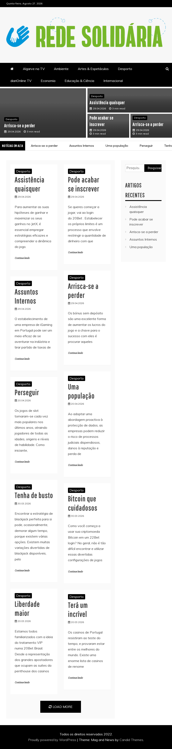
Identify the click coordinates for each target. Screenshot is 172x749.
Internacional (113, 81)
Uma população (113, 146)
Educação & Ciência (79, 81)
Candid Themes (131, 740)
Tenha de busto (34, 495)
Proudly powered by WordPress (52, 740)
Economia (48, 81)
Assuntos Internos (78, 146)
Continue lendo (22, 258)
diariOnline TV (20, 81)
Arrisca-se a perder (19, 125)
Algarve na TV (34, 69)
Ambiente (61, 69)
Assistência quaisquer (107, 102)
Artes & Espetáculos (93, 69)
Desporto (125, 69)
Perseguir (142, 146)
